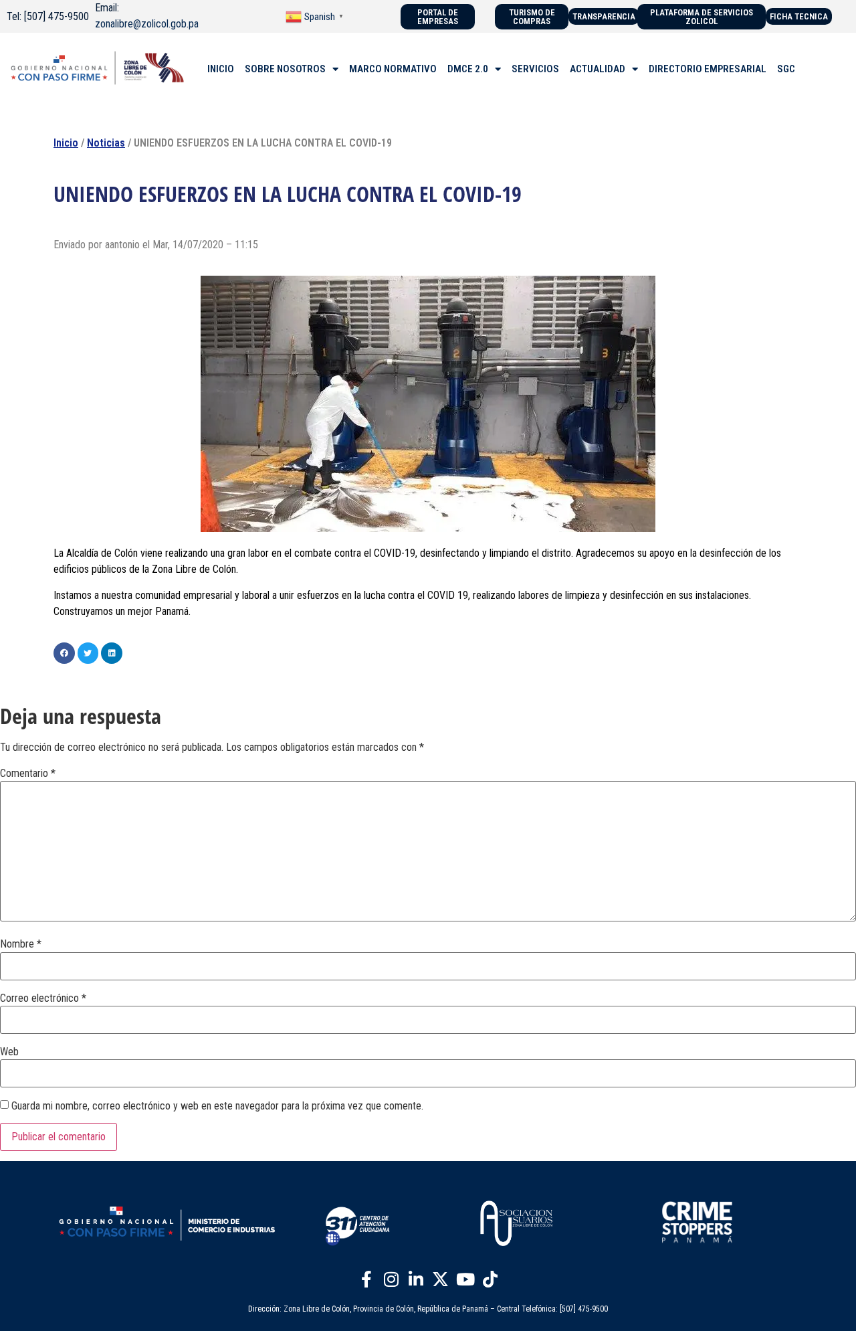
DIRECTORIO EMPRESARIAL (707, 69)
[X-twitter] (441, 1279)
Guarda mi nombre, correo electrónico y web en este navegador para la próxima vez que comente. (217, 1106)
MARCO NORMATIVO (393, 69)
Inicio (66, 143)
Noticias (106, 143)
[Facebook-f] (366, 1279)
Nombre (20, 944)
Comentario (28, 773)
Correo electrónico (43, 998)
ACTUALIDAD (597, 69)
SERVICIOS (535, 69)
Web (9, 1052)
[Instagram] (391, 1279)
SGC (786, 69)
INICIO (220, 69)
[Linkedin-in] (416, 1279)
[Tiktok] (490, 1279)
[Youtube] (465, 1279)
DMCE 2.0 (467, 69)
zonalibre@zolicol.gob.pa (147, 23)
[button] (64, 653)
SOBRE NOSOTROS (285, 69)
